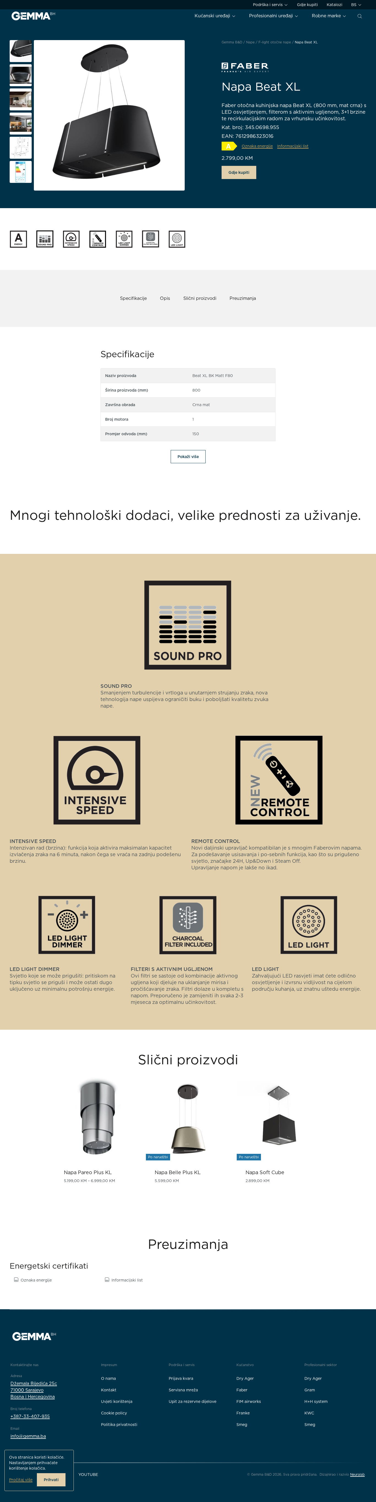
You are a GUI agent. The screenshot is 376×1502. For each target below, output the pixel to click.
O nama (108, 1378)
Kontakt (108, 1390)
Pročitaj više (20, 1480)
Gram (309, 1390)
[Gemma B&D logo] (33, 16)
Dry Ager (245, 1378)
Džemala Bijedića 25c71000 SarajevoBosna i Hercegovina (33, 1390)
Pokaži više (188, 456)
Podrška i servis (268, 4)
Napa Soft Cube (265, 1172)
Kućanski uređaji (213, 15)
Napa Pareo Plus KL (88, 1172)
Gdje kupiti (307, 4)
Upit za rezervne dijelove (192, 1401)
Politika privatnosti (119, 1424)
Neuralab (357, 1474)
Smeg (241, 1424)
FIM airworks (248, 1401)
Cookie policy (114, 1413)
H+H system (316, 1401)
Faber (241, 1390)
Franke (243, 1413)
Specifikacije (133, 298)
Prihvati (51, 1480)
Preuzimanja (243, 298)
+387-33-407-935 (30, 1416)
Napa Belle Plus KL (178, 1172)
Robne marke (327, 15)
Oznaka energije (36, 1280)
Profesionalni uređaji (271, 15)
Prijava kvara (181, 1378)
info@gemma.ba (28, 1436)
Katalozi (334, 4)
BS (354, 4)
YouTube (88, 1474)
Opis (165, 298)
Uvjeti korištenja (116, 1401)
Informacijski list (127, 1280)
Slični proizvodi (199, 298)
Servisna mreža (183, 1390)
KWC (309, 1413)
